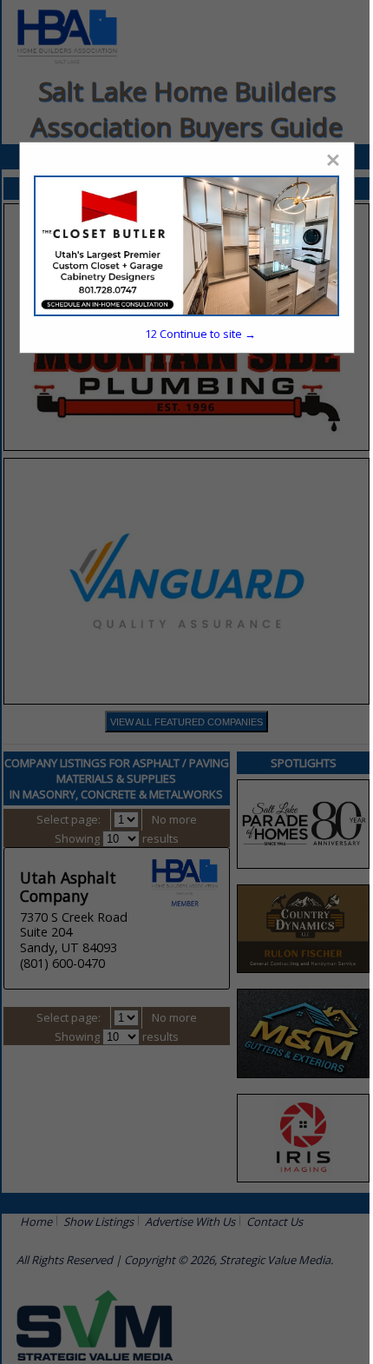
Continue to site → (200, 333)
